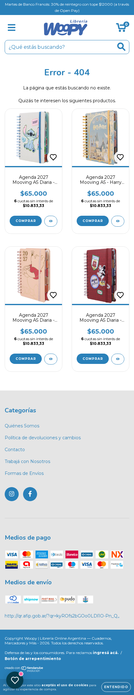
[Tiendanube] (24, 670)
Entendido (116, 687)
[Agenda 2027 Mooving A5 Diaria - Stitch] (50, 221)
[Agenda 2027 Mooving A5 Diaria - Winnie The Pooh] (50, 359)
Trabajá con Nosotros (27, 461)
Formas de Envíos (24, 473)
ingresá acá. (105, 652)
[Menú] (12, 27)
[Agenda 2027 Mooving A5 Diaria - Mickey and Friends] (117, 359)
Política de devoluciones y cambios (43, 438)
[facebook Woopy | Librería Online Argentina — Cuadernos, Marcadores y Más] (30, 494)
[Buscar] (121, 46)
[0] (121, 29)
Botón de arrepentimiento (33, 658)
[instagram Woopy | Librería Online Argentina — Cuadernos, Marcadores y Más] (12, 494)
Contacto (15, 449)
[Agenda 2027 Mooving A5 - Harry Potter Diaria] (117, 221)
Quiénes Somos (22, 426)
